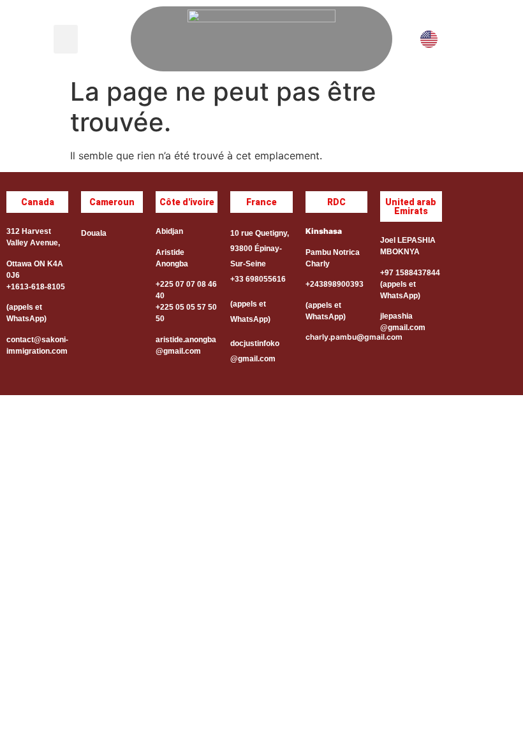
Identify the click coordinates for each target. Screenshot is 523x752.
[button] (66, 39)
